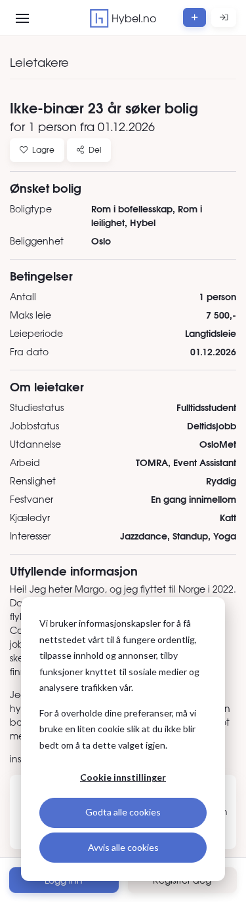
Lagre (43, 149)
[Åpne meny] (22, 18)
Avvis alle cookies (123, 847)
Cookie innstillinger (123, 777)
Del (95, 149)
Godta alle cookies (123, 811)
